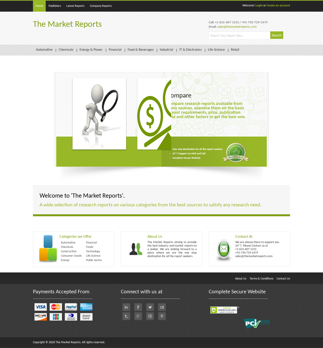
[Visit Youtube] (162, 307)
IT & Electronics (190, 50)
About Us (240, 278)
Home (39, 6)
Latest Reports (75, 6)
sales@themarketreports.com (237, 27)
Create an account (278, 5)
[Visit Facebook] (138, 307)
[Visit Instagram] (150, 316)
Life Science (216, 50)
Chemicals (66, 50)
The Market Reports (67, 24)
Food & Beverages (141, 50)
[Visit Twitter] (150, 307)
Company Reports (101, 6)
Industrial (166, 50)
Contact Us (283, 278)
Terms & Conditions (261, 278)
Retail (235, 50)
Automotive (44, 50)
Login (259, 5)
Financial (115, 50)
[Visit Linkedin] (126, 307)
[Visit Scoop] (126, 316)
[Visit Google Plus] (138, 316)
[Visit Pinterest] (162, 316)
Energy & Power (91, 50)
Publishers (55, 6)
